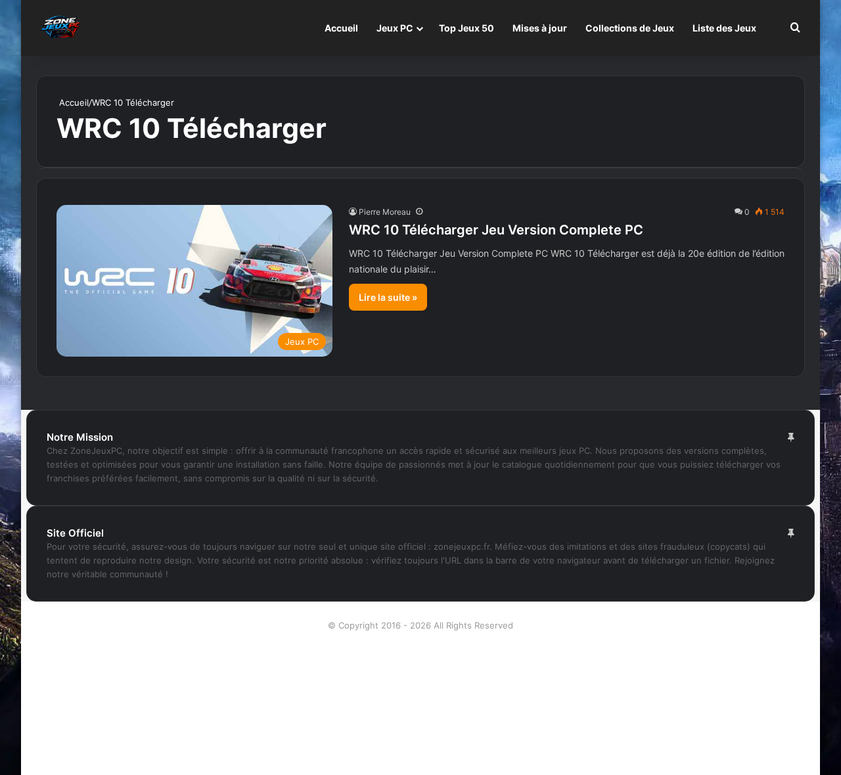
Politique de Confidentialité (420, 730)
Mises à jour (539, 27)
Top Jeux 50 (466, 27)
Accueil (341, 27)
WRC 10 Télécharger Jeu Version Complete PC (496, 230)
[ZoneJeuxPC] (59, 28)
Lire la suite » (388, 297)
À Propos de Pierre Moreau (420, 646)
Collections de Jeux (629, 27)
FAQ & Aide (420, 688)
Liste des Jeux (724, 27)
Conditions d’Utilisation (421, 667)
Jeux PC (394, 27)
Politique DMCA (421, 751)
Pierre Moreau (385, 212)
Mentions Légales (420, 709)
